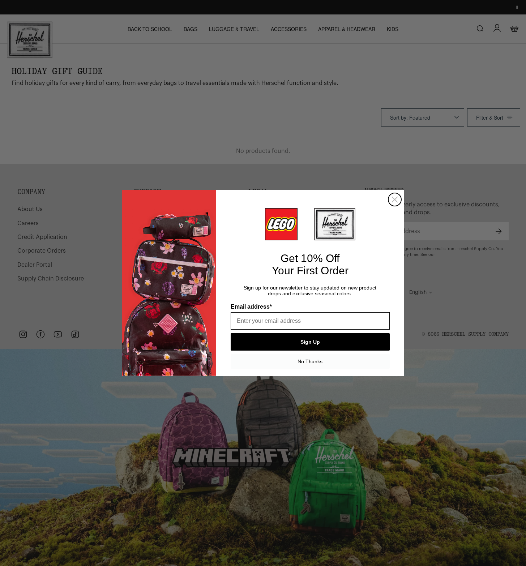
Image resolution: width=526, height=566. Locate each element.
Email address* (251, 307)
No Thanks (310, 361)
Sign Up (310, 342)
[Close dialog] (394, 199)
